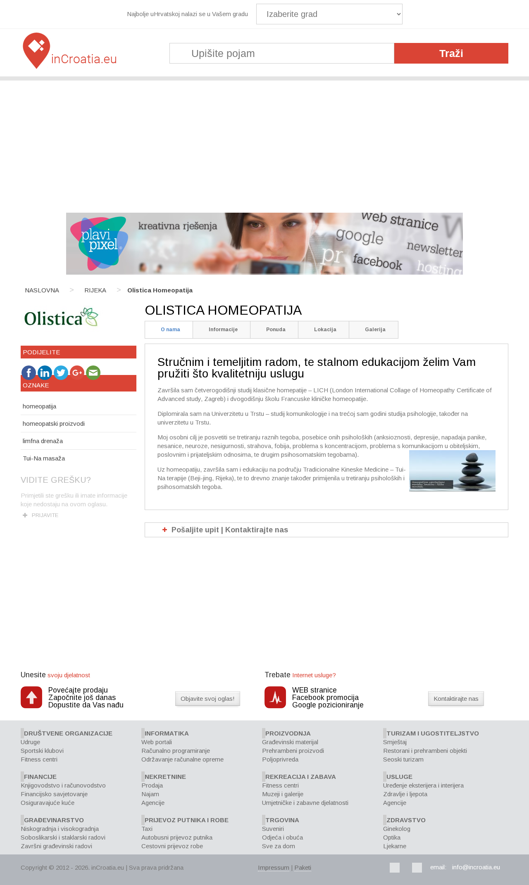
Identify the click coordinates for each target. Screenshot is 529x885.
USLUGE (399, 776)
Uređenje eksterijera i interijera (423, 785)
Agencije (152, 802)
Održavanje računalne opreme (182, 759)
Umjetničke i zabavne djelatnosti (305, 802)
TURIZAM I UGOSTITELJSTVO (432, 733)
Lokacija (325, 329)
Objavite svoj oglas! (208, 698)
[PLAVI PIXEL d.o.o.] (264, 272)
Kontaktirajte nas (456, 698)
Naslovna (42, 290)
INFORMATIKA (167, 733)
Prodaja (152, 785)
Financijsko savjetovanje (54, 793)
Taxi (147, 828)
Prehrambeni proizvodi (293, 750)
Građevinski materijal (290, 741)
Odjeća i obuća (282, 837)
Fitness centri (39, 759)
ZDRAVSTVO (406, 819)
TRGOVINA (282, 819)
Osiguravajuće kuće (47, 802)
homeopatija (39, 406)
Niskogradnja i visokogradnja (60, 828)
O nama (170, 329)
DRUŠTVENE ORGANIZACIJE (68, 733)
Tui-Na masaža (44, 458)
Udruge (30, 741)
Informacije (223, 329)
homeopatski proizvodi (54, 423)
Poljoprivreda (280, 759)
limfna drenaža (43, 440)
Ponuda (276, 329)
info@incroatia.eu (476, 867)
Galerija (375, 329)
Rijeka (95, 290)
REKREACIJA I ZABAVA (300, 776)
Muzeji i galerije (282, 793)
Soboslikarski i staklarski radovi (63, 837)
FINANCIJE (40, 776)
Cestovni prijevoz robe (172, 845)
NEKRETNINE (165, 776)
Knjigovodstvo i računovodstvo (63, 785)
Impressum (273, 867)
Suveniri (273, 828)
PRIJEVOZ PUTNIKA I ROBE (187, 819)
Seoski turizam (403, 759)
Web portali (156, 741)
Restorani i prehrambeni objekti (425, 750)
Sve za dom (278, 845)
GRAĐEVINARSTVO (54, 819)
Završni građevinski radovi (56, 845)
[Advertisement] (264, 142)
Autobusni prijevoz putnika (176, 837)
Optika (391, 837)
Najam (150, 793)
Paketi (302, 867)
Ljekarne (394, 845)
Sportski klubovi (42, 750)
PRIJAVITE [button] (45, 515)
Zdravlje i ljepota (405, 793)
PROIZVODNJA (288, 733)
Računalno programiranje (175, 750)
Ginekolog (396, 828)
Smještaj (395, 741)
